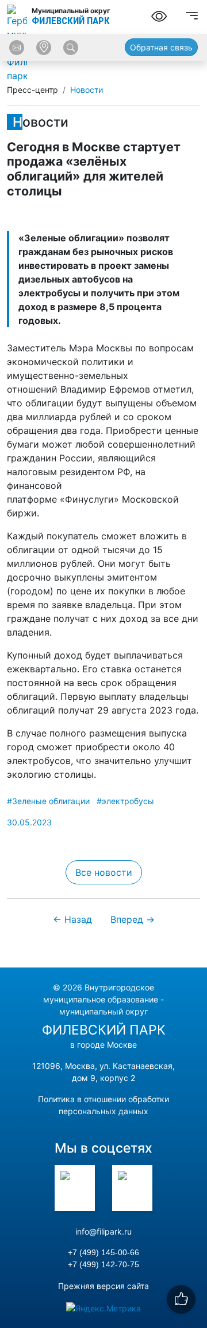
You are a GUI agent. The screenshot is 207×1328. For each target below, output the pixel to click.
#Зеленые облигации (48, 801)
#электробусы (125, 801)
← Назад (72, 919)
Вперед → (132, 919)
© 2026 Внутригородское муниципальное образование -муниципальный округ (103, 999)
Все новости (103, 872)
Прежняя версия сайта (103, 1286)
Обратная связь (161, 47)
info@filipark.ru (103, 1231)
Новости (86, 90)
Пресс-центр (32, 90)
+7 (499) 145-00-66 (103, 1252)
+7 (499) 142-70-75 (103, 1264)
